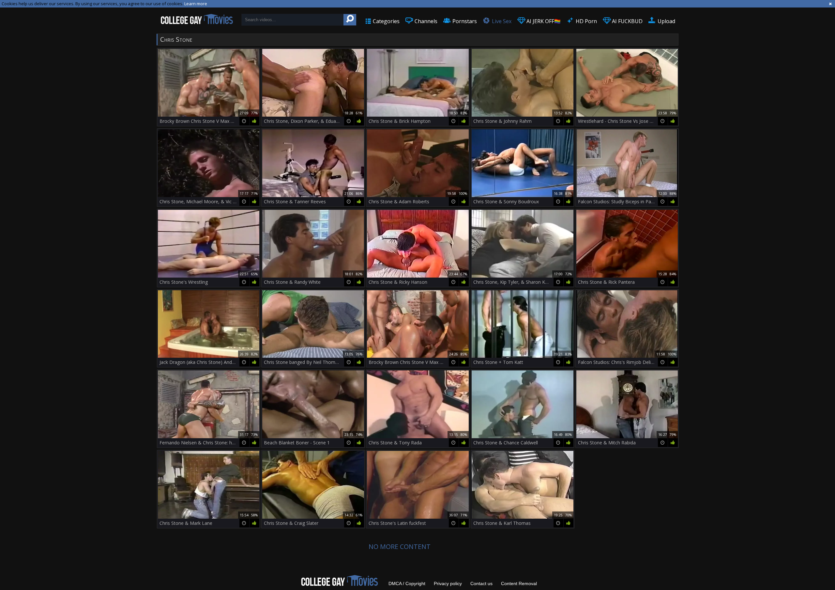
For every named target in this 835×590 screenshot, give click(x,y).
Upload (665, 21)
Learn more (195, 4)
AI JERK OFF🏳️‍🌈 (543, 21)
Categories (386, 21)
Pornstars (464, 21)
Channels (425, 21)
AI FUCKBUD (627, 21)
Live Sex (501, 21)
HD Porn (585, 21)
